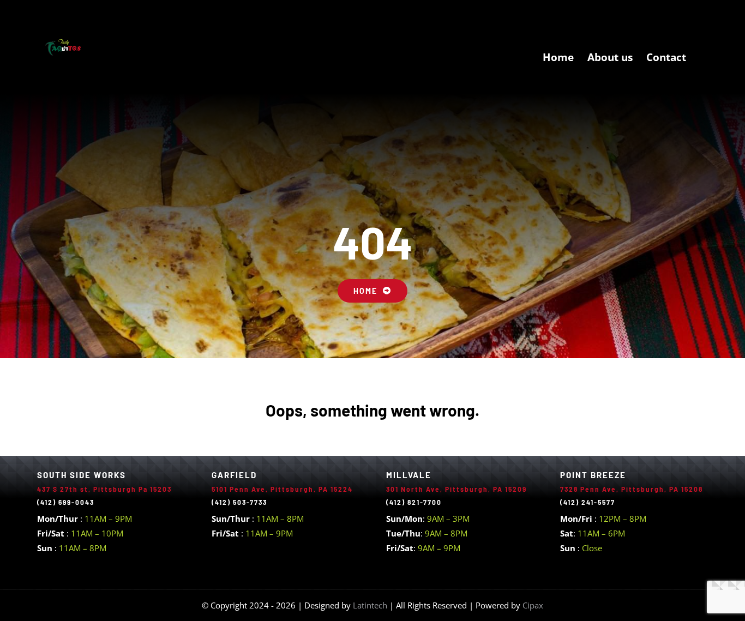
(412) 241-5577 (587, 502)
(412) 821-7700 (414, 502)
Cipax (532, 605)
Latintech (371, 605)
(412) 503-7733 (239, 502)
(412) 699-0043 (65, 502)
